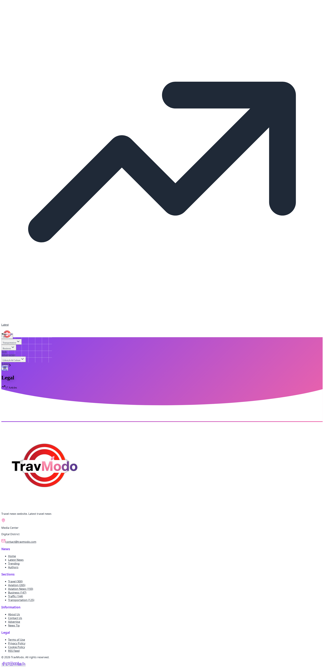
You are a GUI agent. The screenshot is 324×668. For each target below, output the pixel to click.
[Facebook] (3, 665)
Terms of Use (16, 640)
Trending (14, 563)
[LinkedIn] (20, 665)
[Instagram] (11, 665)
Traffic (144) (15, 596)
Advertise (14, 622)
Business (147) (17, 592)
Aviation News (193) (20, 589)
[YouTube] (16, 665)
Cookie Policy (16, 647)
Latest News (16, 560)
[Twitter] (7, 665)
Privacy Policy (16, 643)
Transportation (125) (21, 600)
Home (4, 366)
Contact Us (15, 618)
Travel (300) (15, 581)
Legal (4, 369)
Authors (13, 567)
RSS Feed (14, 651)
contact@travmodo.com (20, 542)
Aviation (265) (16, 585)
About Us (14, 614)
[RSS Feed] (24, 665)
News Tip (14, 625)
